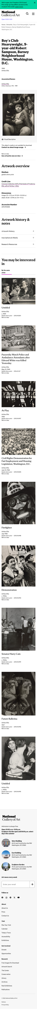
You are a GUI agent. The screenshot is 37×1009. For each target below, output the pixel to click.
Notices (4, 1002)
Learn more (19, 7)
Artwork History (8, 231)
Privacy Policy (5, 1004)
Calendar (5, 929)
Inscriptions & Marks (10, 237)
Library (4, 978)
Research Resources (9, 244)
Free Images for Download (10, 963)
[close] (34, 2)
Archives (4, 982)
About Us (5, 908)
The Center (5, 970)
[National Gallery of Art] (18, 817)
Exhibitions (5, 940)
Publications (6, 989)
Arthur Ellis (5, 84)
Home (3, 24)
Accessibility (6, 936)
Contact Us (5, 916)
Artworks (9, 24)
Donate (4, 950)
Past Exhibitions (7, 986)
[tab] (7, 272)
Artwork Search (7, 967)
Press (3, 912)
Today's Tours (6, 933)
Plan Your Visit (6, 925)
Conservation (6, 974)
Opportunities (6, 953)
